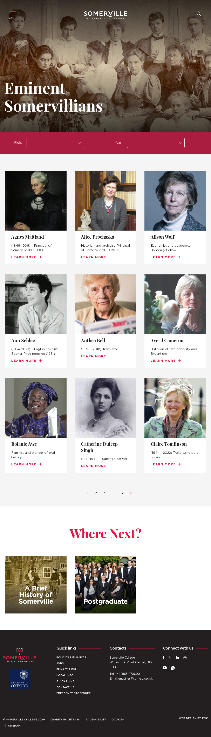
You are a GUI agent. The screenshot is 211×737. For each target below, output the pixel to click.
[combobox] (55, 143)
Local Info (65, 675)
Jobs (60, 663)
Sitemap (14, 726)
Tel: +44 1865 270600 (125, 674)
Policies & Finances (71, 657)
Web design (188, 718)
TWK (205, 718)
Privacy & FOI (66, 669)
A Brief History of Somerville (36, 584)
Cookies (117, 719)
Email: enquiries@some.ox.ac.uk (131, 678)
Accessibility (96, 719)
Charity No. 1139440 (65, 719)
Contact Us (65, 687)
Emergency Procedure (73, 693)
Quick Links (65, 681)
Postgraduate (105, 584)
